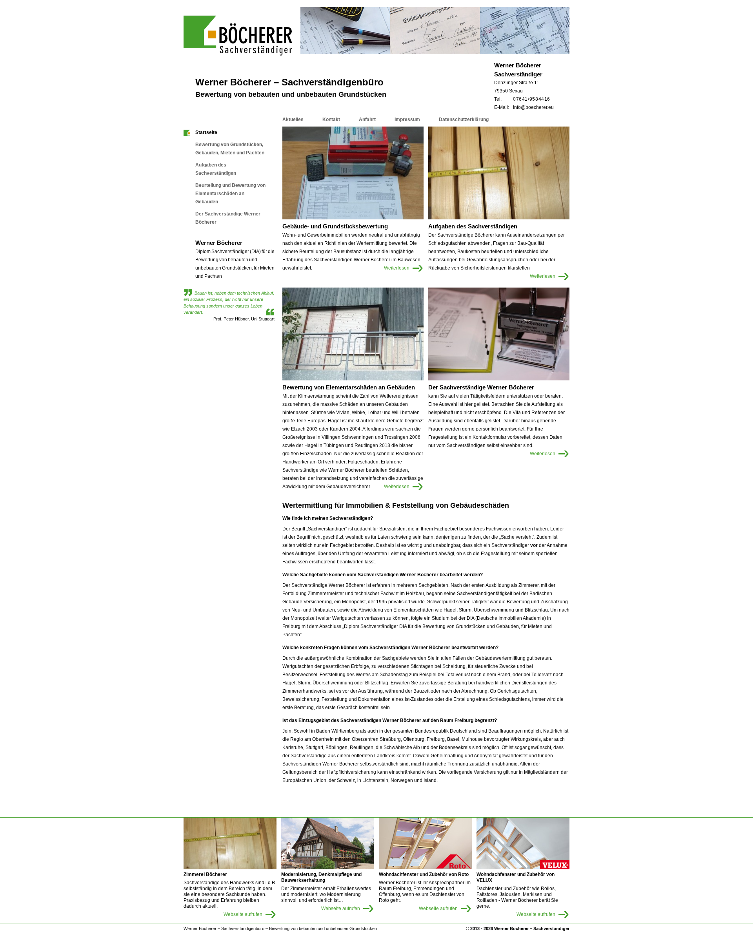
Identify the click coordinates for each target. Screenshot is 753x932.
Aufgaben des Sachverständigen (215, 169)
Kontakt (331, 119)
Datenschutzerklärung (464, 119)
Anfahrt (367, 119)
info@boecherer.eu (533, 107)
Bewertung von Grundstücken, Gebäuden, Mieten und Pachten (229, 149)
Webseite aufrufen (243, 914)
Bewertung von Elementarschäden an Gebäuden (348, 387)
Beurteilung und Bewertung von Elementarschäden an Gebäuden (230, 193)
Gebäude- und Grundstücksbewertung (335, 226)
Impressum (407, 119)
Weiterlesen (393, 266)
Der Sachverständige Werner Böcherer (227, 218)
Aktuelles (293, 119)
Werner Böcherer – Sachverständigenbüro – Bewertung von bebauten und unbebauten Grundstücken (280, 928)
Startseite (206, 132)
